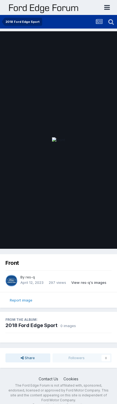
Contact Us (48, 379)
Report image (21, 300)
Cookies (70, 379)
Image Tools (94, 239)
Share (29, 358)
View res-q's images (88, 282)
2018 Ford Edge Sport (31, 325)
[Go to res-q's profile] (11, 281)
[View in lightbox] (58, 140)
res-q (30, 277)
